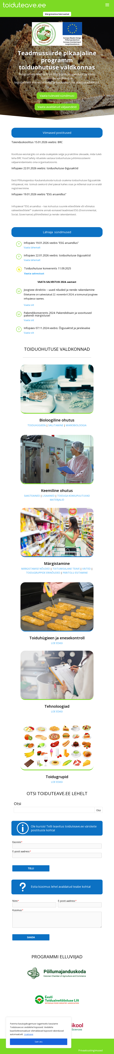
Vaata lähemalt (32, 247)
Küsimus (17, 910)
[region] (38, 1032)
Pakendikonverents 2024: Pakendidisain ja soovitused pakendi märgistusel (58, 314)
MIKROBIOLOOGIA (76, 425)
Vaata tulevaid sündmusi (57, 96)
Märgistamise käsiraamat (57, 14)
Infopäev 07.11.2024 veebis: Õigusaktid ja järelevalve (57, 328)
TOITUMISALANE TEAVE (66, 568)
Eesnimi (17, 842)
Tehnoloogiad (57, 706)
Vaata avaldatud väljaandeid (57, 107)
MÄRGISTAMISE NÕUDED (35, 568)
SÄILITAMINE (55, 425)
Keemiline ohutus (57, 490)
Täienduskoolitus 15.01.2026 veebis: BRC (37, 142)
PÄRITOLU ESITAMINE (75, 572)
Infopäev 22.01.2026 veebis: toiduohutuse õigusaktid (44, 168)
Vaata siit (29, 305)
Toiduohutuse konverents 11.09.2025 (47, 268)
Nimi (15, 901)
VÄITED (86, 568)
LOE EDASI (57, 643)
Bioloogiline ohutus (56, 420)
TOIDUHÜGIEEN (36, 425)
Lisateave (28, 1034)
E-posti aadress (21, 851)
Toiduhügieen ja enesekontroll (57, 637)
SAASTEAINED (32, 495)
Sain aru (38, 1041)
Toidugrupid (57, 776)
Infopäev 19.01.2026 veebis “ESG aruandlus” (38, 194)
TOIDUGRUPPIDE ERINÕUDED (43, 572)
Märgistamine (57, 563)
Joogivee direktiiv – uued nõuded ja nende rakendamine (59, 290)
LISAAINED (48, 495)
